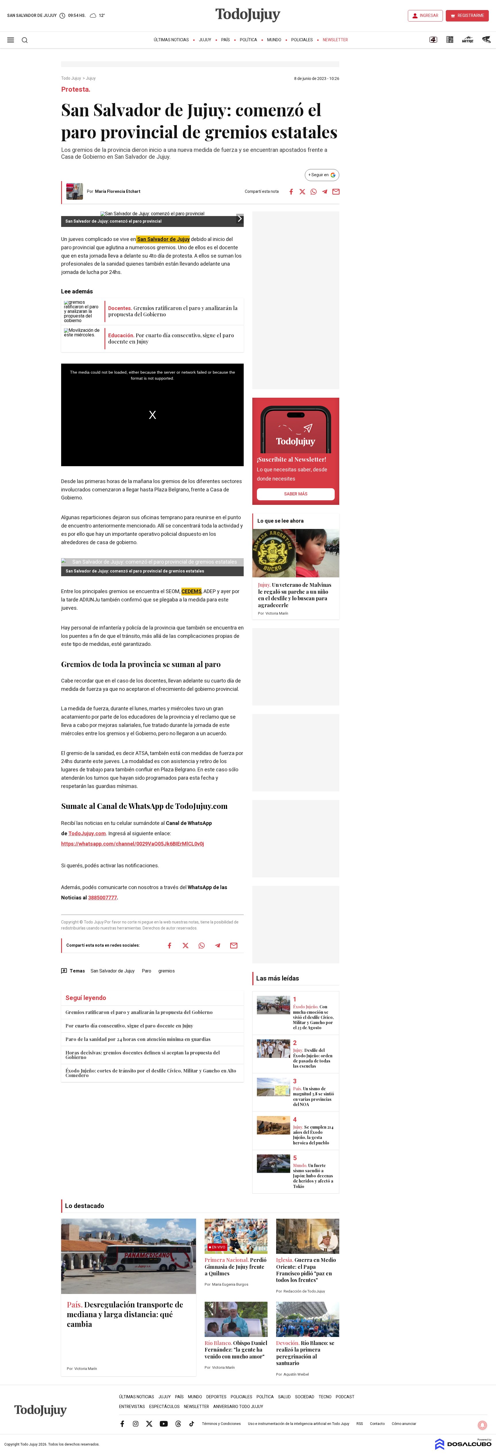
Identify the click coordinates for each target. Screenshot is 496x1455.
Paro (146, 971)
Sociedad (304, 1397)
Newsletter (335, 40)
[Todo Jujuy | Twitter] (149, 1423)
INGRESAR (429, 16)
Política (248, 40)
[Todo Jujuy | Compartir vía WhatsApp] (313, 191)
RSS (359, 1423)
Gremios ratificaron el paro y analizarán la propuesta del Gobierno (139, 1012)
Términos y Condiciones (221, 1423)
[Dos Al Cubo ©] (463, 1448)
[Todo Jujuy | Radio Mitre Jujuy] (467, 41)
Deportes (216, 1397)
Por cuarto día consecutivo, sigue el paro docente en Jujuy (129, 1026)
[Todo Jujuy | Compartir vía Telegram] (324, 191)
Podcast (345, 1397)
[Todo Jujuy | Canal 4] (433, 41)
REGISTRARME (471, 16)
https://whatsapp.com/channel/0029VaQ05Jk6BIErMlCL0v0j (132, 844)
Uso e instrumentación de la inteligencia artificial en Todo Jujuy (298, 1423)
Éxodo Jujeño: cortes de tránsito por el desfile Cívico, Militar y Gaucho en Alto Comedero (150, 1073)
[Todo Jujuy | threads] (178, 1423)
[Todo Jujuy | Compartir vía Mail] (335, 191)
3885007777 (102, 898)
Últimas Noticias (171, 40)
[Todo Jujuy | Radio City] (449, 41)
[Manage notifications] (482, 1425)
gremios (166, 971)
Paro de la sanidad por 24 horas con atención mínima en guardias (138, 1039)
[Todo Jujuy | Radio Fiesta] (487, 41)
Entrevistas (132, 1407)
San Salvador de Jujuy (163, 239)
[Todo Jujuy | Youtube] (164, 1423)
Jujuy (205, 40)
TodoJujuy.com (87, 834)
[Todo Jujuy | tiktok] (192, 1423)
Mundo (274, 40)
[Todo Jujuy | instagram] (136, 1423)
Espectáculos (164, 1407)
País (225, 40)
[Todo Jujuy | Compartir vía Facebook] (291, 191)
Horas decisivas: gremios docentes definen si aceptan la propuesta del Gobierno (142, 1055)
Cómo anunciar (404, 1423)
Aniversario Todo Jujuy (238, 1407)
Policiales (302, 40)
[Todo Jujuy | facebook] (122, 1423)
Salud (284, 1397)
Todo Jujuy (71, 78)
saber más (295, 494)
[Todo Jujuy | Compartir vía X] (302, 191)
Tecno (325, 1397)
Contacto (377, 1423)
